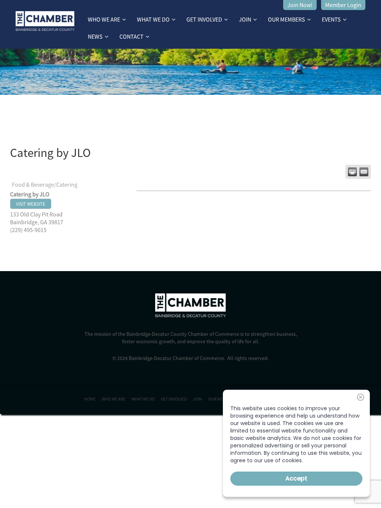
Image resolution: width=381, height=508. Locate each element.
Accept (296, 478)
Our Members (286, 19)
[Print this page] (352, 171)
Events (331, 19)
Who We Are (104, 19)
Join (245, 19)
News (95, 36)
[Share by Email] (363, 171)
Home (90, 399)
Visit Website (30, 204)
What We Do (153, 19)
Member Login (343, 5)
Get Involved (204, 19)
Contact (131, 36)
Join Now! (300, 5)
